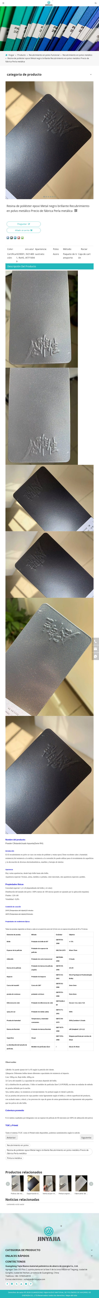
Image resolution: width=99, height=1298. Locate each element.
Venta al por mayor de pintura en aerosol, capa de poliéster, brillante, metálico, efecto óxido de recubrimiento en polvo (49, 1193)
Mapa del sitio (71, 1295)
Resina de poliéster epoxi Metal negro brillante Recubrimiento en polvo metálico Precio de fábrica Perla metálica (47, 1152)
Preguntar (22, 224)
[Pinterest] (30, 1283)
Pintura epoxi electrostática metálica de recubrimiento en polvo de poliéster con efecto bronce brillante (65, 1193)
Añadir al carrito (22, 230)
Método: (67, 249)
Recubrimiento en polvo (18, 1145)
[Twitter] (16, 1283)
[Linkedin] (12, 1283)
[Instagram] (26, 1283)
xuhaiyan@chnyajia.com (34, 1279)
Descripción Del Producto (21, 266)
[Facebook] (7, 1283)
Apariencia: (41, 249)
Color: (10, 249)
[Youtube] (21, 1283)
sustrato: (40, 254)
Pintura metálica (14, 1158)
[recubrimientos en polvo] (49, 1233)
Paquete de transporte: (70, 256)
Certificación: (11, 256)
